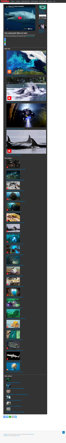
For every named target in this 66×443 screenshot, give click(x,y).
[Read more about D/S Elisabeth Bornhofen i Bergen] (26, 175)
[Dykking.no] (5, 1)
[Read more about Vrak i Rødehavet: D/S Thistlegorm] (26, 196)
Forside (12, 1)
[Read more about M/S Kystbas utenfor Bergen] (26, 303)
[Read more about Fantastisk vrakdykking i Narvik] (26, 292)
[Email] (19, 43)
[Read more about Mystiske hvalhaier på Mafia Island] (42, 7)
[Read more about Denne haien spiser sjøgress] (26, 356)
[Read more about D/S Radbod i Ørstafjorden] (26, 379)
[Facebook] (19, 38)
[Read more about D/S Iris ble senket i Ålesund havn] (26, 115)
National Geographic (30, 36)
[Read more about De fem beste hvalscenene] (26, 89)
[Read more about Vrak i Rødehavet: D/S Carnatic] (26, 249)
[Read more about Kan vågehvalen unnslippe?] (26, 142)
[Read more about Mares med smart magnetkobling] (26, 385)
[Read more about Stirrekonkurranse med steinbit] (26, 271)
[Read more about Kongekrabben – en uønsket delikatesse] (26, 391)
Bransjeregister (25, 1)
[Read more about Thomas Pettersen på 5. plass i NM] (26, 164)
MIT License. (31, 434)
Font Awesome (6, 435)
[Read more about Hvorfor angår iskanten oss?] (26, 397)
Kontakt (50, 1)
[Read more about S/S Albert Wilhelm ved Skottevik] (26, 409)
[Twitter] (19, 45)
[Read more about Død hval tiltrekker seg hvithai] (26, 334)
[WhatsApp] (19, 41)
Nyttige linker (42, 1)
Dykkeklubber (34, 1)
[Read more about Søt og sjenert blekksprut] (26, 324)
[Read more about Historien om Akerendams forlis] (26, 281)
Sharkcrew (21, 36)
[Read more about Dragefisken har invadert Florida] (26, 185)
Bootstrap (5, 434)
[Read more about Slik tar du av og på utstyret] (26, 403)
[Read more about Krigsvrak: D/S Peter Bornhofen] (42, 17)
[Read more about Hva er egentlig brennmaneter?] (26, 366)
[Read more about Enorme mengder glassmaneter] (26, 239)
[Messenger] (19, 40)
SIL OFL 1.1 (18, 435)
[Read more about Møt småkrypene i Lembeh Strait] (26, 217)
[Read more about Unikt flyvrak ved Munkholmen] (26, 345)
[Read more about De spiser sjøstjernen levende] (42, 26)
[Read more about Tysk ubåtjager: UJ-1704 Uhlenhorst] (26, 313)
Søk (54, 1)
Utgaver (18, 1)
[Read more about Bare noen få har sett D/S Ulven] (26, 260)
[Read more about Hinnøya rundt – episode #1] (26, 207)
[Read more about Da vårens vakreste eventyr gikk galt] (26, 63)
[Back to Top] (63, 432)
